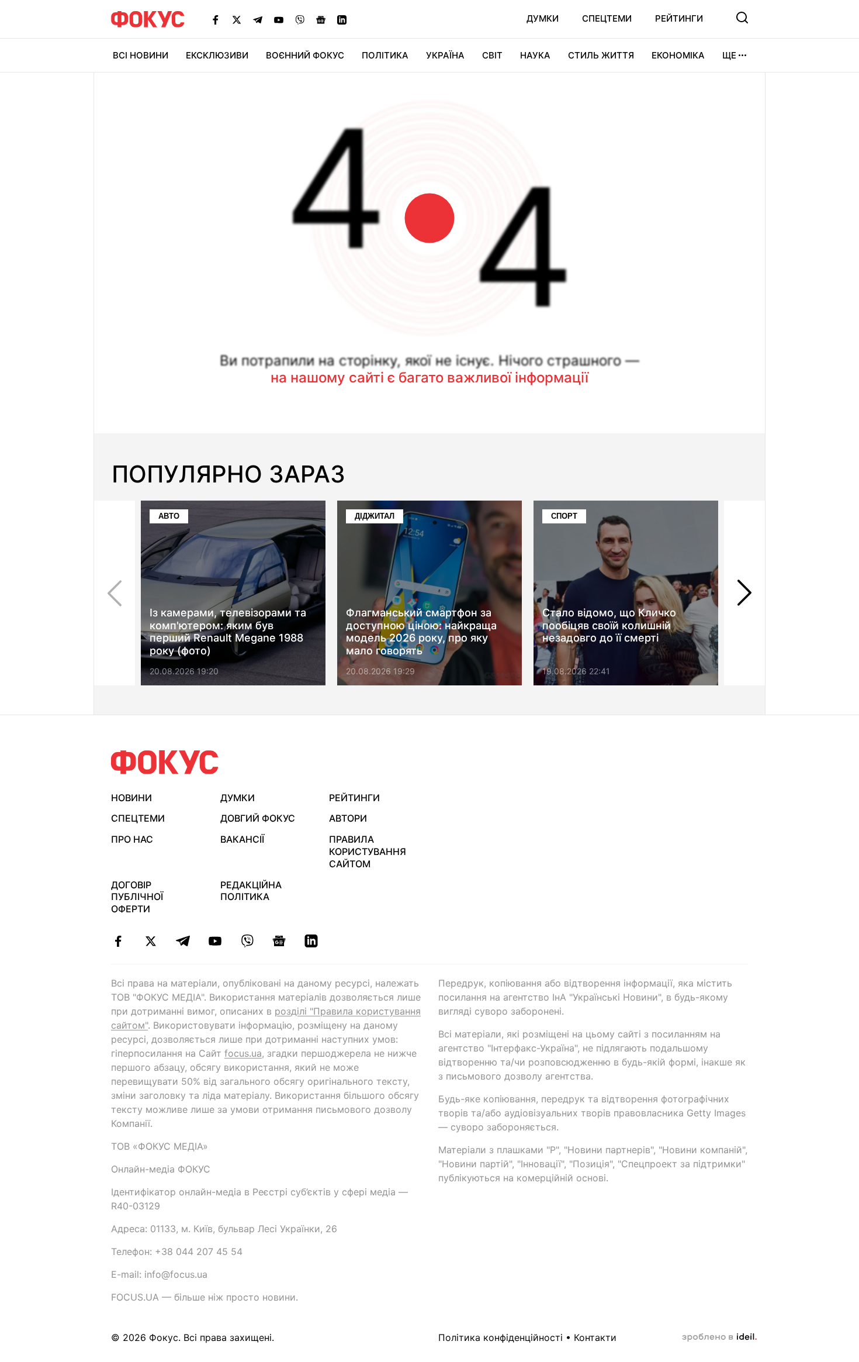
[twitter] (150, 941)
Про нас (132, 839)
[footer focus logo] (165, 762)
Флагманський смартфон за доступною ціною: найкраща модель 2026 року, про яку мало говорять (421, 631)
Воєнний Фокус (305, 55)
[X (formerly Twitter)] (236, 19)
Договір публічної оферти (137, 897)
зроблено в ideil (719, 1337)
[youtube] (215, 941)
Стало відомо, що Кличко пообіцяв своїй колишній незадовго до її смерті (609, 625)
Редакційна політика (251, 891)
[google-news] (279, 941)
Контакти (595, 1337)
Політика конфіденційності (500, 1337)
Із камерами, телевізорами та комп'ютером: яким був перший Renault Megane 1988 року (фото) (228, 631)
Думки (543, 18)
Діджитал (374, 516)
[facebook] (118, 941)
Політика (385, 55)
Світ (492, 55)
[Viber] (299, 19)
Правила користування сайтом (367, 851)
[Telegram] (257, 19)
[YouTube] (278, 19)
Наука (535, 55)
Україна (445, 55)
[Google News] (320, 19)
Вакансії (242, 839)
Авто (168, 516)
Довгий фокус (257, 818)
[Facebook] (215, 19)
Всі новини (140, 55)
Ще (729, 55)
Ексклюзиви (217, 55)
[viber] (247, 941)
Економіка (678, 55)
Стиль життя (601, 55)
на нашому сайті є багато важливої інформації (429, 377)
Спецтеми (607, 18)
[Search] (742, 17)
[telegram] (182, 941)
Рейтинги (679, 18)
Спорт (564, 516)
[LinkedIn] (341, 19)
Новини (131, 798)
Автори (348, 818)
